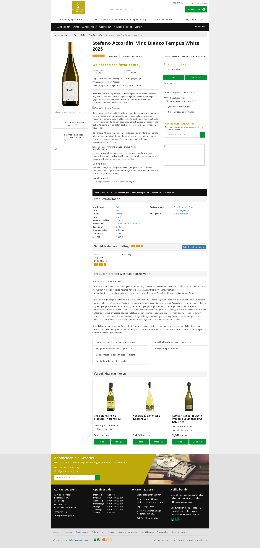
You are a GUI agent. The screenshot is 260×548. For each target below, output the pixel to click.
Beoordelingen (122, 192)
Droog (119, 213)
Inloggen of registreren (62, 532)
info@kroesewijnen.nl (64, 515)
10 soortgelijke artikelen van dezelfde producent (186, 56)
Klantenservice (201, 3)
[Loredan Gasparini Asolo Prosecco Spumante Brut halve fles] (189, 397)
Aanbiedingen (63, 26)
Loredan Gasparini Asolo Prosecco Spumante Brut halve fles (187, 418)
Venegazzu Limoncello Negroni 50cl (146, 417)
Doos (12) (197, 441)
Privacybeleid (162, 532)
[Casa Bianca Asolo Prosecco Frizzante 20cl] (111, 397)
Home (67, 35)
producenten (166, 348)
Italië (83, 35)
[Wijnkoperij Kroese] (78, 7)
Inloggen (189, 3)
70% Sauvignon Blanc (184, 207)
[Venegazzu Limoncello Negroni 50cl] (150, 397)
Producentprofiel (140, 192)
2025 (118, 227)
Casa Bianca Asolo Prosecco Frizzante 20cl (108, 417)
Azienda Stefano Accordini (128, 223)
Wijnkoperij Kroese (123, 26)
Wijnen (76, 26)
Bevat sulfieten (181, 213)
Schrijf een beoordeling (131, 56)
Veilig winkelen (98, 532)
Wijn (75, 35)
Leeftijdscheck (148, 532)
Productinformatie (103, 192)
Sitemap (111, 532)
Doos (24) (119, 441)
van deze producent (114, 348)
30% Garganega (181, 210)
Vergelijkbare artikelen (163, 192)
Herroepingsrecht (179, 532)
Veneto (92, 35)
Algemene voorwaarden (128, 532)
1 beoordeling (112, 56)
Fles (174, 77)
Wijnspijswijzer (89, 26)
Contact (138, 26)
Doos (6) (196, 77)
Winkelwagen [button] (196, 9)
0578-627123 (177, 3)
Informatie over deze (115, 342)
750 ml (119, 233)
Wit (100, 35)
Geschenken (105, 26)
